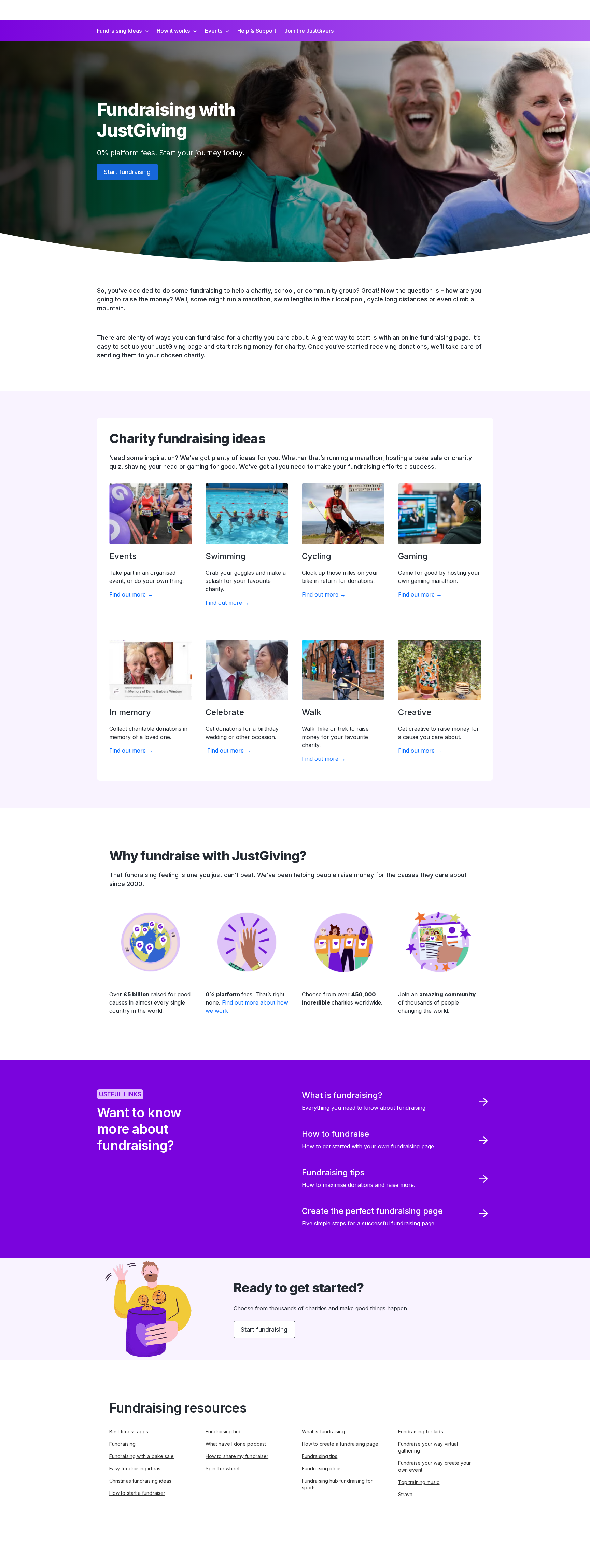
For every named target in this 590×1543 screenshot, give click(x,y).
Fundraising (122, 1444)
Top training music (418, 1482)
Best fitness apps (128, 1431)
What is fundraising (323, 1431)
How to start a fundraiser (137, 1493)
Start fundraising (127, 172)
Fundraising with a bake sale (141, 1456)
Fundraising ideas (322, 1468)
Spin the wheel (222, 1468)
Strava (405, 1494)
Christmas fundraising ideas (140, 1481)
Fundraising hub (224, 1431)
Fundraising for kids (420, 1431)
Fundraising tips (319, 1456)
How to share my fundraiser (237, 1456)
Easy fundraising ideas (134, 1468)
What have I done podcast (236, 1444)
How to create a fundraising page (340, 1444)
